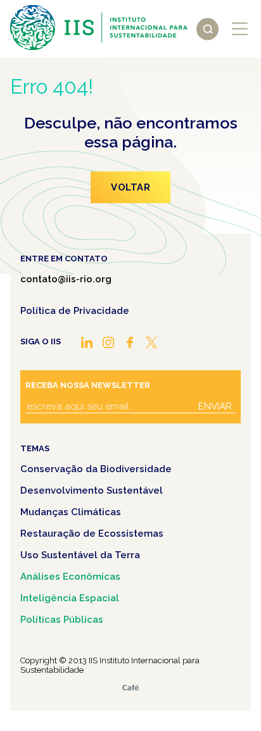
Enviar (215, 406)
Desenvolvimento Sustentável (91, 490)
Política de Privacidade (74, 310)
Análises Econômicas (70, 576)
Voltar (130, 187)
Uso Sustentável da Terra (80, 555)
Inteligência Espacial (69, 598)
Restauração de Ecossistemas (91, 533)
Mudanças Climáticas (70, 512)
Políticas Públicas (61, 619)
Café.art (130, 687)
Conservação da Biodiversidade (96, 469)
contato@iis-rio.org (65, 279)
